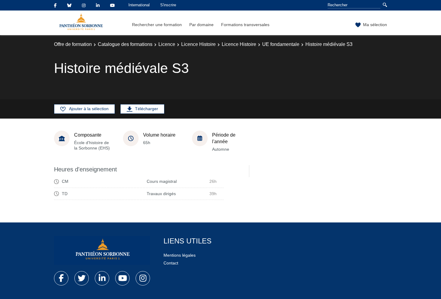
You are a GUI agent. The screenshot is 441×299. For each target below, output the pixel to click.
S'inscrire (168, 5)
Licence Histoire (198, 44)
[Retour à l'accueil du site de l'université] (102, 250)
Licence (166, 44)
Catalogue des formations (125, 44)
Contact (171, 263)
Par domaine (201, 24)
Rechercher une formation (157, 24)
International (139, 5)
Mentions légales (180, 255)
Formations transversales (245, 24)
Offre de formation (73, 44)
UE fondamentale (280, 44)
